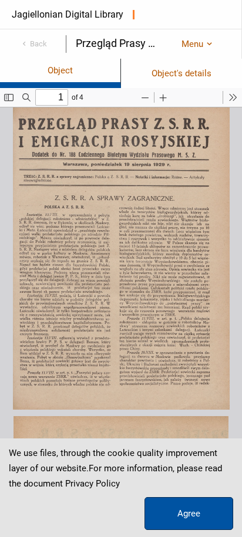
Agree (188, 513)
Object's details (181, 73)
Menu (192, 44)
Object (60, 70)
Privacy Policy (92, 483)
